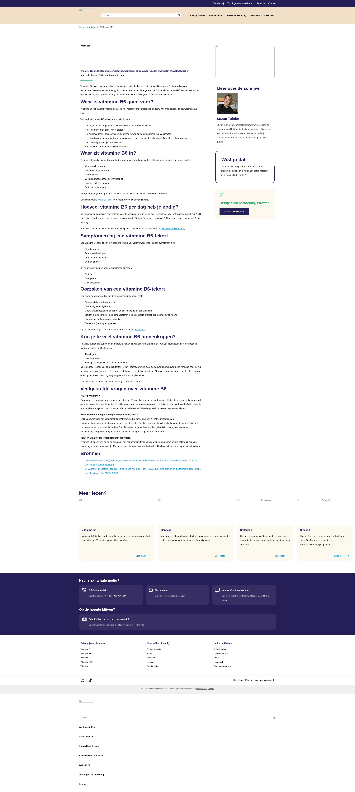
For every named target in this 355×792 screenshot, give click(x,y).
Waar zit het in (215, 15)
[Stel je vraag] (150, 590)
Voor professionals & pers (235, 590)
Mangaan (166, 530)
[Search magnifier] (179, 15)
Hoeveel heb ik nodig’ (173, 228)
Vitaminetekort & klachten (261, 15)
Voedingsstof (93, 27)
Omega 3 (305, 530)
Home (82, 27)
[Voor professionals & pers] (217, 590)
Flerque (211, 689)
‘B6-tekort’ (140, 329)
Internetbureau (201, 689)
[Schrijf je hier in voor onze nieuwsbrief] (84, 619)
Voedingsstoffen (197, 15)
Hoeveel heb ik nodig (236, 15)
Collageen (246, 530)
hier (160, 596)
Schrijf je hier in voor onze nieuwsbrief (109, 619)
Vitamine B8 (89, 530)
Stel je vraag (161, 590)
